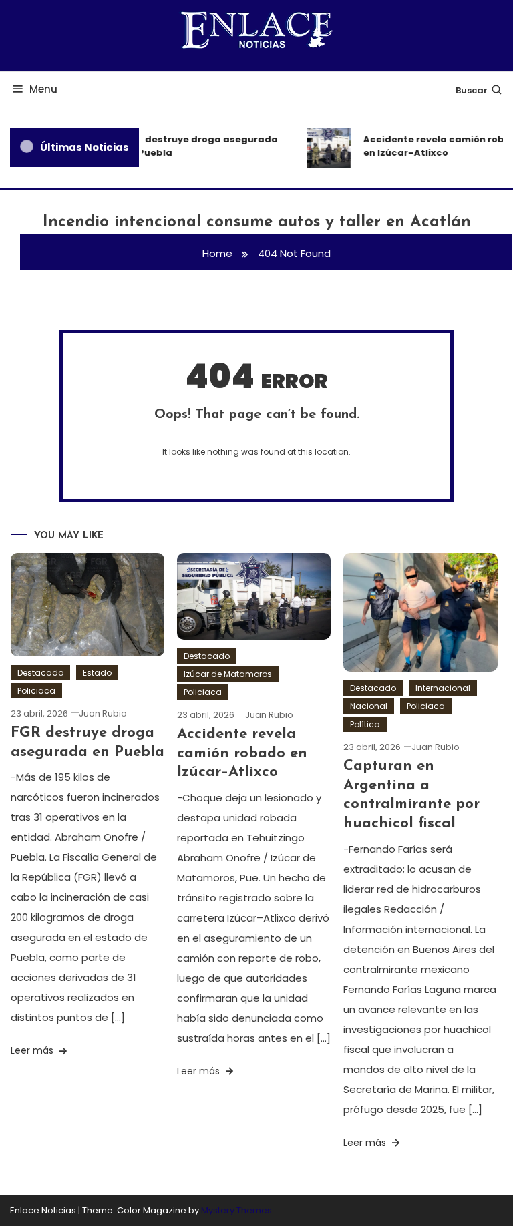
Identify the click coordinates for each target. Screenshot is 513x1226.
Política (365, 724)
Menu (43, 89)
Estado (97, 672)
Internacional (442, 688)
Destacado (40, 672)
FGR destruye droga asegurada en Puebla (198, 146)
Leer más (33, 1050)
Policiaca (36, 690)
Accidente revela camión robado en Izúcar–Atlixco (242, 753)
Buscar (472, 90)
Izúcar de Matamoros (228, 674)
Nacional (368, 706)
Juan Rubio (103, 713)
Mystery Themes (236, 1210)
